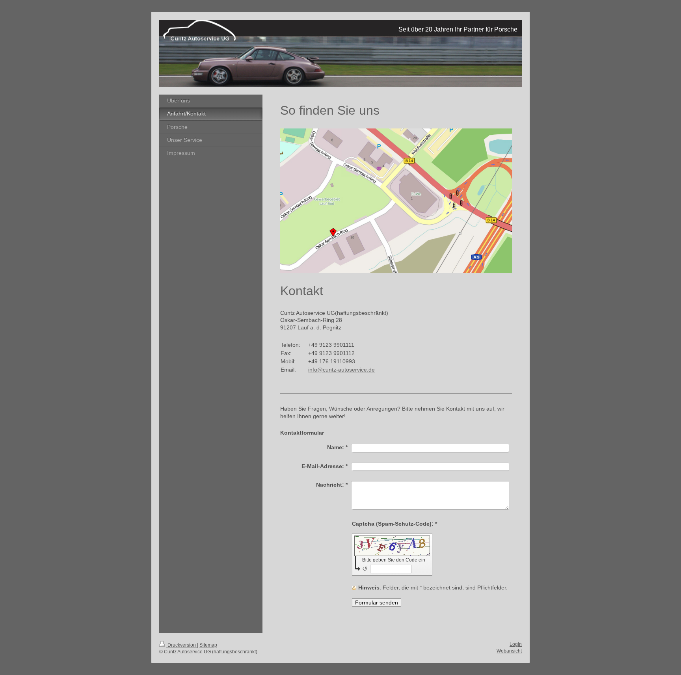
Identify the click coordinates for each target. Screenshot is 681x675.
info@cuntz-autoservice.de (341, 369)
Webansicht (509, 651)
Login (516, 644)
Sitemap (208, 645)
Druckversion (181, 645)
